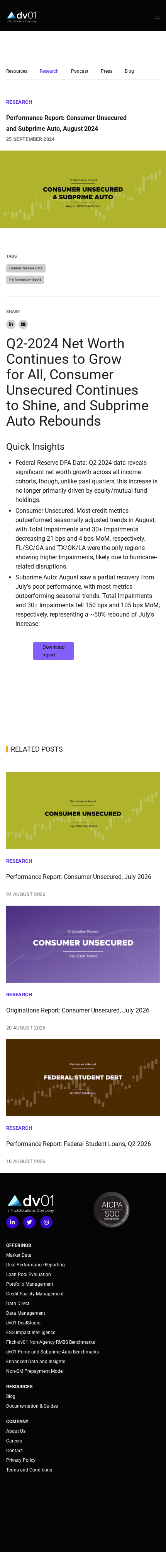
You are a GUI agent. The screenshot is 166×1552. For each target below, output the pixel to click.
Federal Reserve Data (25, 268)
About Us (15, 1431)
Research (49, 71)
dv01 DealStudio (23, 1323)
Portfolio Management (29, 1284)
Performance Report (25, 279)
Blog (129, 71)
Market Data (19, 1255)
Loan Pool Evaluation (28, 1274)
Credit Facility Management (35, 1294)
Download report (53, 651)
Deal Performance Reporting (35, 1265)
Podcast (79, 71)
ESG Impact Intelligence (30, 1332)
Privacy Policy (21, 1460)
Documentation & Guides (32, 1406)
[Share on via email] (23, 324)
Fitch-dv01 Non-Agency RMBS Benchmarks (50, 1342)
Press (106, 71)
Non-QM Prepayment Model (35, 1371)
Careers (14, 1441)
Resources (16, 71)
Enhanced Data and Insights (35, 1361)
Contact (14, 1450)
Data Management (25, 1313)
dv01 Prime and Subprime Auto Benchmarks (52, 1352)
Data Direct (17, 1303)
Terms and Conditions (29, 1470)
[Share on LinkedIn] (10, 324)
